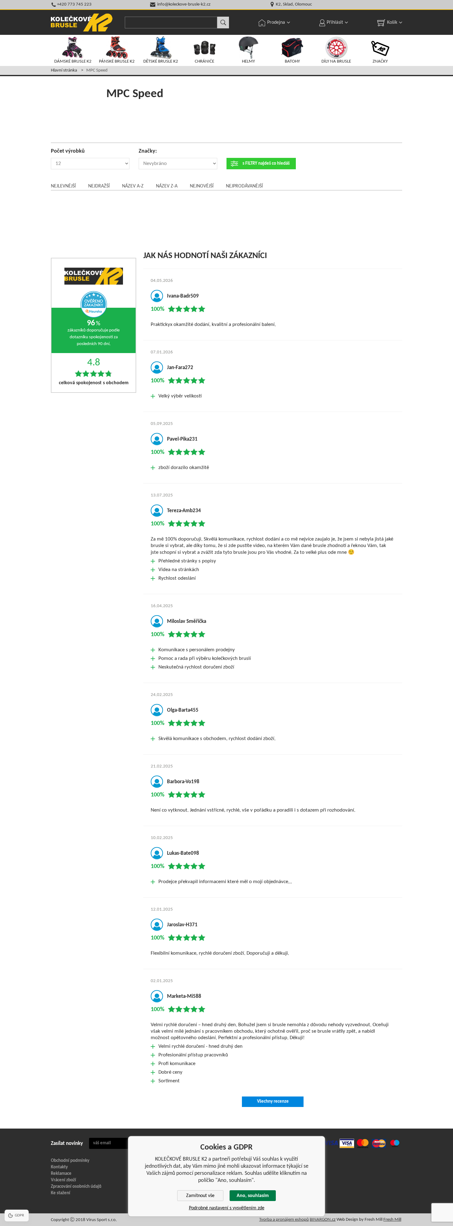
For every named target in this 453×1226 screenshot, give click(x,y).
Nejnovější (202, 186)
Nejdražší (99, 186)
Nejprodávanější (244, 186)
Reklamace (61, 1173)
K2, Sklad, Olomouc (294, 4)
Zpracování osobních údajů (76, 1186)
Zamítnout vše (200, 1195)
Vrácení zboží (63, 1180)
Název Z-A (167, 186)
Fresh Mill (392, 1219)
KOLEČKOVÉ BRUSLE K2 (81, 22)
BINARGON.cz (323, 1219)
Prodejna (276, 22)
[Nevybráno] (178, 164)
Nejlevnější (63, 186)
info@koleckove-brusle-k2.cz (183, 4)
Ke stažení (60, 1193)
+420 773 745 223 (74, 4)
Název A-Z (133, 186)
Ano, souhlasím (253, 1195)
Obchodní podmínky (70, 1160)
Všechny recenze (273, 1101)
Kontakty (59, 1167)
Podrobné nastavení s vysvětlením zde (226, 1208)
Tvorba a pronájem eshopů (284, 1219)
